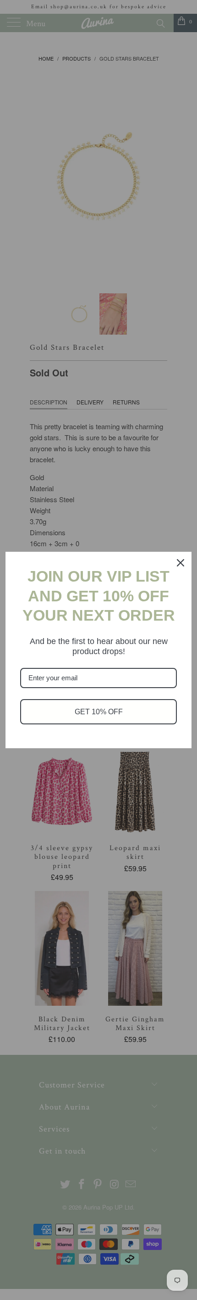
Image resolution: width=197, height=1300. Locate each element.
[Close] (181, 563)
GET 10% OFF (99, 712)
